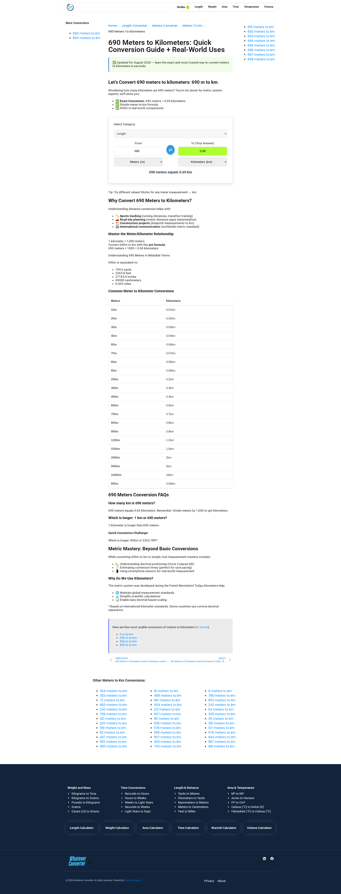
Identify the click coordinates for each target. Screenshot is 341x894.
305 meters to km (222, 714)
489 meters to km (168, 695)
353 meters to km (113, 695)
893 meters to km (113, 705)
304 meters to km (113, 691)
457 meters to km (113, 737)
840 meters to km (222, 737)
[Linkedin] (264, 858)
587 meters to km (221, 742)
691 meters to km (261, 27)
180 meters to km (167, 700)
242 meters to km (222, 705)
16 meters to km (166, 691)
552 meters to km (113, 742)
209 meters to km (167, 742)
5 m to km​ (126, 634)
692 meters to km (86, 33)
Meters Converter (164, 26)
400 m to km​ (128, 645)
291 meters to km (221, 723)
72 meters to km (112, 700)
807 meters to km (167, 714)
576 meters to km (167, 728)
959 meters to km (167, 732)
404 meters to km (168, 705)
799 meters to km (113, 714)
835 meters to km (167, 723)
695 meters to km (261, 45)
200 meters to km (113, 723)
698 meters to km (261, 59)
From (138, 143)
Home (112, 26)
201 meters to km (113, 719)
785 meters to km (221, 695)
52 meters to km (112, 732)
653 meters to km (222, 700)
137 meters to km (221, 728)
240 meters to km (113, 709)
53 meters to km (221, 709)
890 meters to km (113, 746)
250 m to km (128, 638)
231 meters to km (167, 709)
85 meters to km (166, 719)
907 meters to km (167, 737)
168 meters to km (221, 746)
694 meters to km (86, 38)
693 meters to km (261, 36)
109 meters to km (113, 728)
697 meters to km (261, 55)
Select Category (124, 124)
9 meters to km (220, 691)
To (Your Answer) (202, 143)
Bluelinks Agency (132, 880)
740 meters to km (167, 746)
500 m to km (128, 641)
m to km (202, 627)
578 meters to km (221, 732)
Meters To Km (192, 26)
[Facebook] (272, 858)
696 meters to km (261, 50)
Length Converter (134, 26)
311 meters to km (221, 719)
